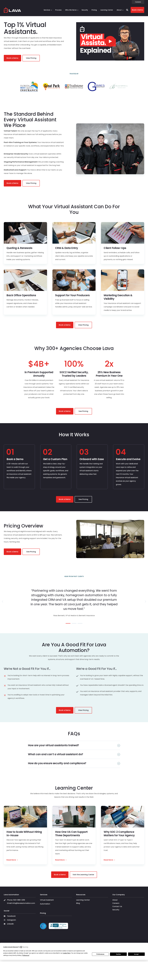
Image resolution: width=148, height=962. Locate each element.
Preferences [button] (25, 955)
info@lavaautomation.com (23, 903)
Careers (115, 903)
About (119, 10)
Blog (78, 903)
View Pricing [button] (31, 58)
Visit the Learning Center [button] (83, 874)
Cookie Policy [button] (66, 953)
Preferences (100, 954)
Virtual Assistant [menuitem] (47, 900)
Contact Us (117, 906)
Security (115, 909)
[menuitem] (138, 2)
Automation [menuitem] (45, 904)
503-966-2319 (19, 900)
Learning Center (83, 900)
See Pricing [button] (83, 411)
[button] (127, 10)
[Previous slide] (2, 601)
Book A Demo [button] (137, 10)
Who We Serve (70, 10)
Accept (136, 954)
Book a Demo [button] (12, 58)
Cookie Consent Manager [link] (10, 947)
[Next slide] (145, 601)
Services (47, 10)
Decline (118, 954)
